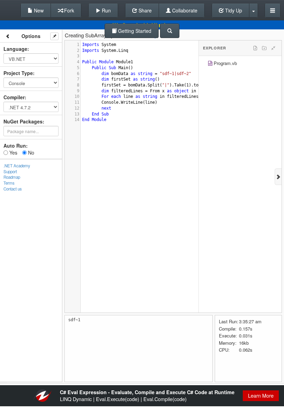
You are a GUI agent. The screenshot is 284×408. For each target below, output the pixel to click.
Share (144, 10)
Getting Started (134, 30)
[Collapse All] (273, 48)
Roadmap (11, 177)
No (30, 152)
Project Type (18, 72)
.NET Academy (16, 165)
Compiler (14, 97)
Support (10, 171)
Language (15, 48)
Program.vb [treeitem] (225, 63)
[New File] (255, 48)
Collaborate (184, 10)
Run (105, 10)
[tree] (240, 64)
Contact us (12, 189)
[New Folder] (264, 48)
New (38, 10)
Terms (9, 183)
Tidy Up (233, 10)
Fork (68, 10)
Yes (12, 152)
